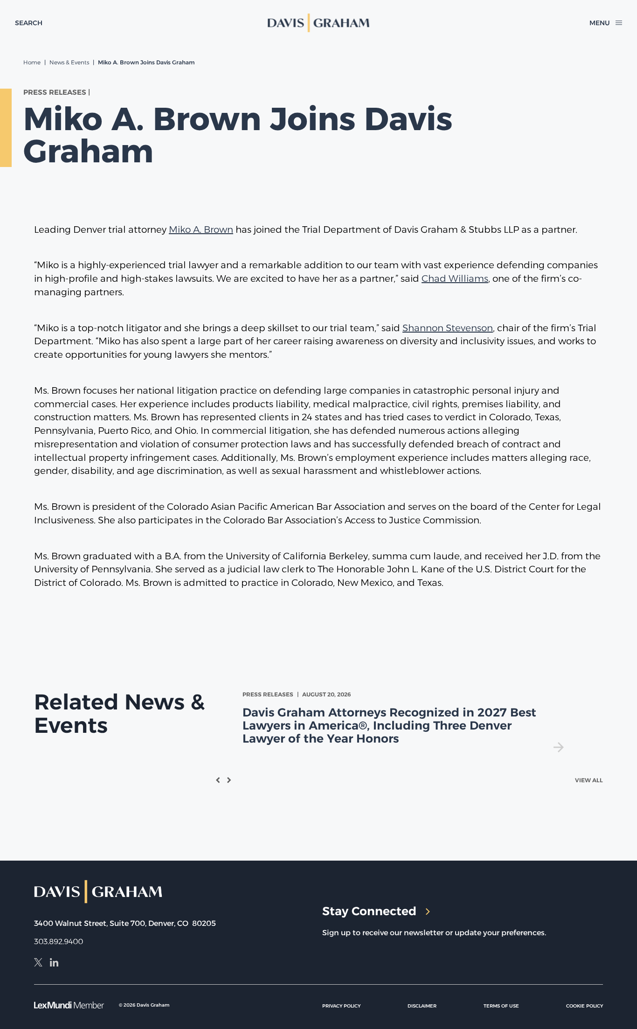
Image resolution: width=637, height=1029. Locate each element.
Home (32, 62)
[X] (38, 963)
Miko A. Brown (201, 229)
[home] (318, 23)
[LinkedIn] (54, 963)
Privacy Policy (341, 1006)
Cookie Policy (584, 1006)
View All (589, 780)
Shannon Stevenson (447, 328)
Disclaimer (422, 1006)
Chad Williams (455, 278)
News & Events (69, 62)
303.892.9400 (58, 941)
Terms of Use (501, 1006)
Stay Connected (369, 911)
